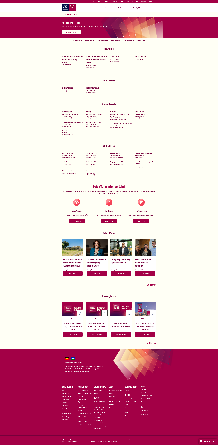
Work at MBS (145, 399)
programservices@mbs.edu (118, 119)
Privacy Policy (70, 439)
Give (127, 1)
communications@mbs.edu (69, 166)
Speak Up (144, 407)
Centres (152, 8)
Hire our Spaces (146, 396)
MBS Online (135, 1)
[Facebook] (143, 414)
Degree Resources (67, 408)
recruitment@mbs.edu (116, 164)
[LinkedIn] (141, 414)
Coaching (96, 393)
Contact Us (145, 402)
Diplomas (64, 402)
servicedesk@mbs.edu (92, 126)
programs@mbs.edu (67, 134)
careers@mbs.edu (91, 92)
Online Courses (82, 416)
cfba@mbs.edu (139, 157)
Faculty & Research (139, 8)
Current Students (102, 40)
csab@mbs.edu (139, 167)
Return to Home (71, 32)
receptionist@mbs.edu (68, 157)
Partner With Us (89, 40)
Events (106, 1)
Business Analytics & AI (84, 413)
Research (112, 407)
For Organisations (123, 8)
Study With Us (77, 40)
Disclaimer (63, 441)
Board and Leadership (115, 390)
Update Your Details (131, 401)
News (100, 1)
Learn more (77, 221)
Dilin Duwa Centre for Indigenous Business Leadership (100, 415)
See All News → (151, 285)
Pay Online (144, 410)
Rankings (111, 393)
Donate (127, 416)
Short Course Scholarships (85, 424)
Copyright (63, 439)
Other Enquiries (115, 40)
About (93, 1)
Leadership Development (85, 393)
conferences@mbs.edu (116, 157)
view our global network (93, 166)
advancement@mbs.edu (93, 175)
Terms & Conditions (80, 439)
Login (150, 1)
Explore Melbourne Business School (134, 40)
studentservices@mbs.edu (69, 118)
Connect (127, 407)
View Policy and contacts (69, 173)
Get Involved (128, 398)
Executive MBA (66, 393)
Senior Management (83, 390)
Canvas (143, 1)
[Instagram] (145, 414)
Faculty (111, 404)
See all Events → (151, 343)
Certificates (65, 399)
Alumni (121, 1)
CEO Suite (80, 396)
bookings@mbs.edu (91, 118)
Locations (112, 396)
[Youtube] (147, 414)
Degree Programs (95, 8)
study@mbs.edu (66, 64)
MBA (63, 390)
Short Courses (109, 8)
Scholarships (66, 413)
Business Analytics (67, 396)
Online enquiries (90, 69)
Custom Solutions (98, 390)
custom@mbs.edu (67, 91)
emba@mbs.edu (66, 126)
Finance (80, 410)
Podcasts (114, 1)
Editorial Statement (72, 441)
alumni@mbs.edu (91, 157)
